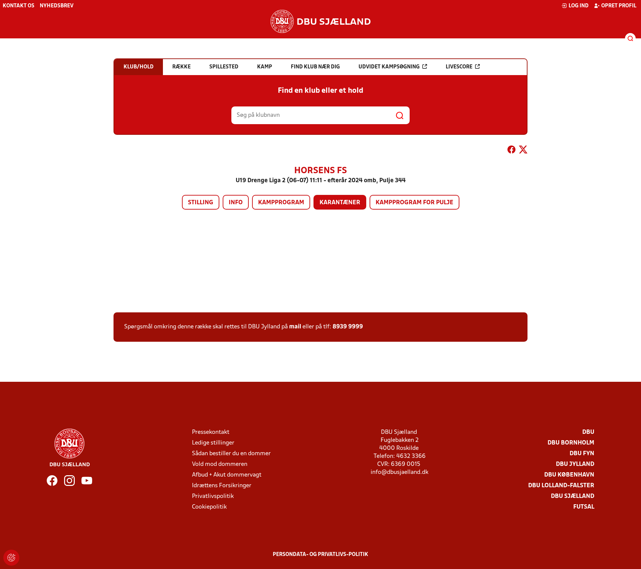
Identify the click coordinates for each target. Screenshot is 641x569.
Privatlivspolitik (213, 496)
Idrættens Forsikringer (221, 486)
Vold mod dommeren (219, 464)
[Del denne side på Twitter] (523, 151)
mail (295, 327)
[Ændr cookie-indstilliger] (11, 558)
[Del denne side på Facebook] (511, 151)
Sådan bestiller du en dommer (231, 454)
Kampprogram (281, 203)
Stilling (200, 203)
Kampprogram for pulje (414, 203)
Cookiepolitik (209, 507)
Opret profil (618, 6)
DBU (588, 432)
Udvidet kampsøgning (389, 67)
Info (236, 203)
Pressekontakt (210, 432)
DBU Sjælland (572, 496)
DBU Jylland (575, 464)
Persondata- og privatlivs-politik (320, 554)
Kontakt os (18, 6)
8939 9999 (348, 327)
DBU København (569, 475)
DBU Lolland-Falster (561, 486)
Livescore (459, 67)
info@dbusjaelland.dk (399, 472)
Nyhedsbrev (56, 6)
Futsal (583, 507)
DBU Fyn (582, 454)
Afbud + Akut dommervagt (226, 475)
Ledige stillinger (213, 443)
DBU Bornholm (571, 443)
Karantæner (339, 203)
